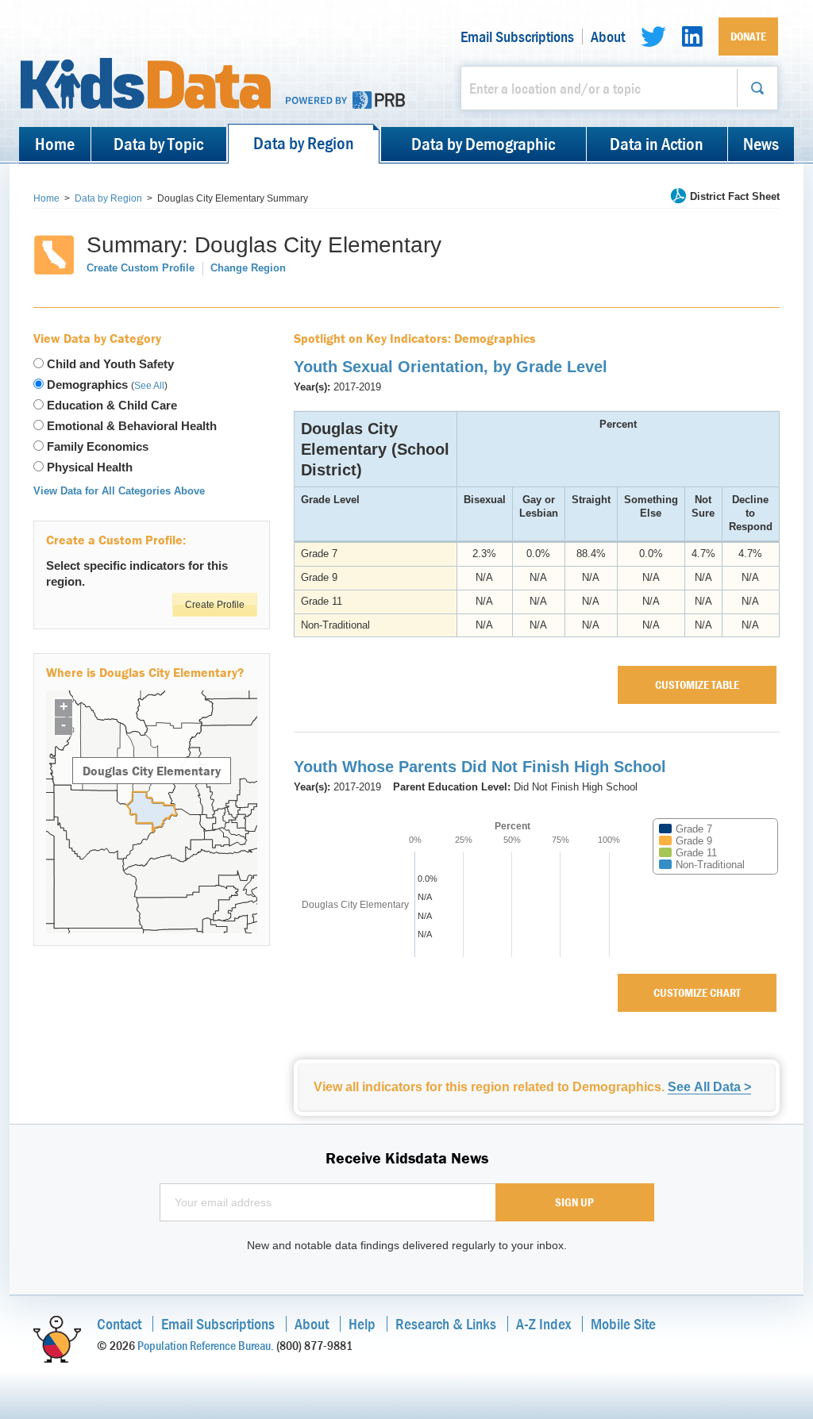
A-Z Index (543, 1323)
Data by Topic (158, 144)
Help (362, 1323)
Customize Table (697, 684)
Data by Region (303, 143)
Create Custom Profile (141, 268)
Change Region (248, 268)
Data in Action (656, 144)
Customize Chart (697, 992)
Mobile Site (623, 1323)
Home (55, 144)
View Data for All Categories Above (119, 491)
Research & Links (445, 1323)
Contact (119, 1323)
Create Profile (215, 604)
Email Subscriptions (517, 36)
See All (149, 385)
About (608, 36)
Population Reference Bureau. (205, 1345)
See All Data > (709, 1087)
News (761, 144)
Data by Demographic (483, 144)
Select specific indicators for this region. (137, 573)
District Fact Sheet (735, 196)
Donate (748, 36)
